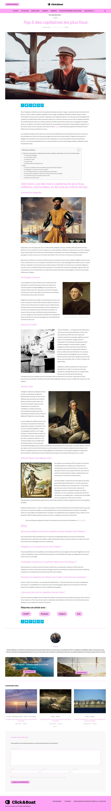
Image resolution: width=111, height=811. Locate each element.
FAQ (24, 165)
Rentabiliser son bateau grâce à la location (90, 801)
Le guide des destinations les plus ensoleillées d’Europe (21, 720)
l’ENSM (57, 126)
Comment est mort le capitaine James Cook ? (38, 175)
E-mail (44, 769)
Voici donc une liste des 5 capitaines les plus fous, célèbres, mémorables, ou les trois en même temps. (51, 153)
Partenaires (57, 801)
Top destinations (55, 15)
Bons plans (35, 10)
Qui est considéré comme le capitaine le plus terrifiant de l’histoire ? (44, 167)
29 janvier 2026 (46, 27)
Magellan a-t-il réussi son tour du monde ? (37, 169)
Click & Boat (81, 520)
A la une (24, 661)
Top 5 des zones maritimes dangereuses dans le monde (55, 720)
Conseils (54, 10)
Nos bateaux (88, 10)
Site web (75, 769)
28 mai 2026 (18, 723)
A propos (67, 801)
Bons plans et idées (32, 661)
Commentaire (14, 748)
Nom (12, 769)
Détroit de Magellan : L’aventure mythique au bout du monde (89, 720)
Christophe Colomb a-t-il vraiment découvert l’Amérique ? (41, 171)
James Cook (29, 161)
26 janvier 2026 (87, 723)
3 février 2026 (52, 723)
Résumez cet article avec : (33, 177)
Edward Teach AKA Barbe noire (34, 163)
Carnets (45, 10)
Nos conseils (32, 716)
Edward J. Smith (30, 159)
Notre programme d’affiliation (70, 10)
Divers (81, 660)
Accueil (15, 10)
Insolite (55, 17)
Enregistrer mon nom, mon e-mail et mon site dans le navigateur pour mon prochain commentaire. (39, 777)
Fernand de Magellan (31, 155)
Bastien (67, 27)
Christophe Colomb (31, 157)
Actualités (25, 10)
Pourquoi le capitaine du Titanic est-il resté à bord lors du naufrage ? (44, 173)
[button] (78, 150)
